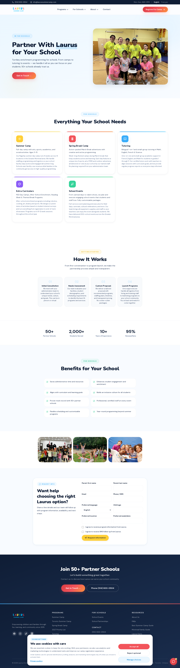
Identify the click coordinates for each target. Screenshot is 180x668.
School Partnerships (100, 621)
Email (84, 494)
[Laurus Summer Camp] (18, 9)
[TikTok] (26, 633)
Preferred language (89, 505)
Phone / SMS (118, 494)
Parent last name (120, 483)
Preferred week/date (121, 516)
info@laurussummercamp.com (44, 2)
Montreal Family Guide (141, 630)
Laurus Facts (137, 634)
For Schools (78, 9)
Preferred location (89, 516)
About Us (135, 617)
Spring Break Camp (59, 625)
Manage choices (134, 660)
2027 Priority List (59, 630)
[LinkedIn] (32, 633)
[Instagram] (20, 633)
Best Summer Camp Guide (142, 625)
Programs (61, 9)
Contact (106, 9)
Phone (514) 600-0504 (102, 588)
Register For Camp (154, 9)
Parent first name (89, 483)
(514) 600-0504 (21, 2)
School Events (97, 617)
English (156, 2)
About (93, 9)
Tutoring (55, 634)
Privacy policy (36, 661)
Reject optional (134, 653)
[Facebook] (14, 633)
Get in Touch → (24, 75)
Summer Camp (58, 617)
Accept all (134, 647)
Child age (117, 505)
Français (164, 2)
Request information (97, 538)
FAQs (134, 621)
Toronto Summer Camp (61, 621)
